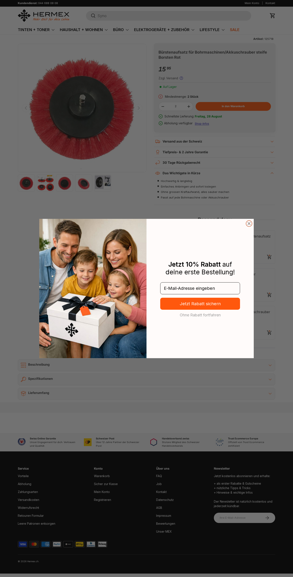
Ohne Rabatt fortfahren (200, 315)
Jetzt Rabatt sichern (200, 303)
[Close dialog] (249, 224)
